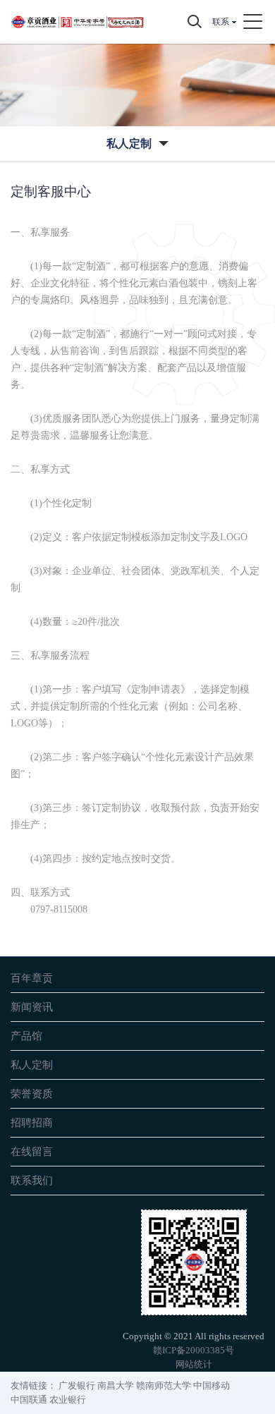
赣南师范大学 (163, 1385)
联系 (220, 22)
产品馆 (26, 1036)
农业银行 (67, 1399)
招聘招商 (32, 1122)
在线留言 (32, 1151)
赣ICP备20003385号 (193, 1350)
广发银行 (77, 1385)
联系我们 (32, 1180)
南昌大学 (115, 1385)
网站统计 (194, 1364)
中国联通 (29, 1399)
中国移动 (211, 1385)
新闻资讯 (32, 1007)
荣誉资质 (32, 1093)
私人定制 (32, 1065)
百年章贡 (32, 978)
